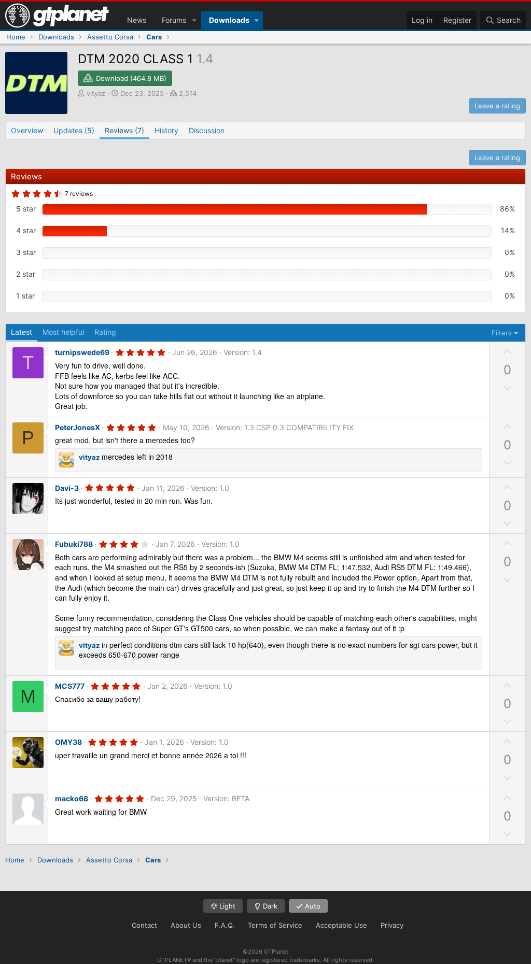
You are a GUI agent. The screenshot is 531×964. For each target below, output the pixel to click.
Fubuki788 (74, 544)
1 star (25, 295)
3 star (26, 252)
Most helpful (63, 332)
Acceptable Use (341, 925)
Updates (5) (73, 130)
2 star (25, 274)
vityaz (96, 93)
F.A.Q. (224, 925)
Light (226, 906)
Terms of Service (275, 925)
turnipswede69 (82, 352)
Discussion (207, 130)
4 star (26, 230)
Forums (174, 20)
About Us (186, 925)
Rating (105, 332)
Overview (27, 130)
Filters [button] (502, 333)
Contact (144, 925)
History (166, 130)
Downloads (229, 20)
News (136, 20)
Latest (21, 332)
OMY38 (68, 742)
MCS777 (70, 686)
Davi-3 (67, 488)
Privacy (392, 925)
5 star (26, 208)
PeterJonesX (77, 427)
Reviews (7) (124, 130)
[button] (194, 20)
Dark (269, 906)
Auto (311, 906)
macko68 (71, 798)
